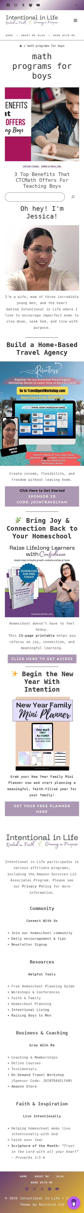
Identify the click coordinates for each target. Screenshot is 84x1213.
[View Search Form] (76, 5)
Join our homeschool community (41, 933)
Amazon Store (24, 1086)
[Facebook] (8, 5)
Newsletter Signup (29, 944)
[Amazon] (23, 5)
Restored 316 (51, 1205)
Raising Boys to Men (31, 1015)
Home (9, 35)
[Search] (73, 196)
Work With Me (64, 35)
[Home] (20, 45)
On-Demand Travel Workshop (37, 1075)
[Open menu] (75, 20)
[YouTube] (38, 5)
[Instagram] (15, 5)
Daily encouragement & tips (38, 939)
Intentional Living (30, 1010)
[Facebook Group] (30, 5)
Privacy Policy (36, 886)
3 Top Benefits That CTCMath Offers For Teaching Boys (42, 180)
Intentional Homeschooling (42, 166)
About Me (28, 35)
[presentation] (42, 124)
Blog (41, 35)
